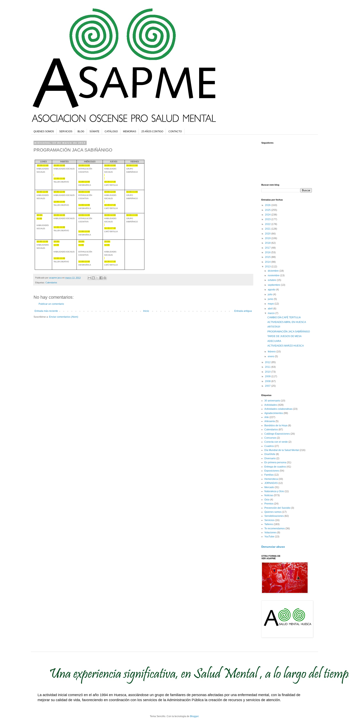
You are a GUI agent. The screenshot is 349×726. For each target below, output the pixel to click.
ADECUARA (274, 341)
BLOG (81, 131)
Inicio (146, 311)
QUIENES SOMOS (44, 131)
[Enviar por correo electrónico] (89, 278)
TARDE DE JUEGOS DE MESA (284, 336)
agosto (272, 289)
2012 (268, 362)
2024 (268, 214)
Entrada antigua (243, 311)
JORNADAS (271, 483)
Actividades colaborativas (278, 409)
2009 (268, 376)
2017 (268, 247)
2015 (268, 257)
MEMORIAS (129, 131)
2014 (268, 262)
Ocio (266, 499)
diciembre (273, 270)
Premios (268, 503)
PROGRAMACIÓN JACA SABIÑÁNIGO (288, 331)
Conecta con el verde (276, 441)
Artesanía (269, 421)
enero (271, 356)
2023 (268, 219)
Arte (266, 417)
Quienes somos (273, 512)
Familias (269, 474)
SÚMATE (94, 131)
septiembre (274, 285)
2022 (268, 224)
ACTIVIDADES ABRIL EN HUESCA (286, 322)
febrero (272, 351)
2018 (268, 243)
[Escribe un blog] (93, 278)
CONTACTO (175, 131)
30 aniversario (272, 400)
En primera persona (275, 462)
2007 (268, 386)
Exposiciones (271, 470)
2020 (268, 233)
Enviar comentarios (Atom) (63, 316)
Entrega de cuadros (275, 466)
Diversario (270, 458)
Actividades (270, 404)
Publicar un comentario (51, 304)
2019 (268, 238)
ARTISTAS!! (273, 326)
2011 (268, 367)
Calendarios (51, 282)
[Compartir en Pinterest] (105, 278)
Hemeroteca (271, 479)
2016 (268, 252)
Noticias (268, 495)
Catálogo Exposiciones (277, 433)
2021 (268, 228)
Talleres (268, 524)
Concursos (270, 437)
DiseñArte (269, 454)
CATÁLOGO (111, 131)
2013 (268, 266)
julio (270, 294)
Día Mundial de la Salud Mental (281, 450)
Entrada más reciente (46, 311)
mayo (271, 303)
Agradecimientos (273, 413)
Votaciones (270, 532)
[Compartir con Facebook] (101, 278)
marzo (271, 313)
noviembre (274, 275)
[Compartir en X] (97, 278)
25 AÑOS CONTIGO (152, 131)
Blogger (194, 716)
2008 (268, 381)
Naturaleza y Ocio (274, 491)
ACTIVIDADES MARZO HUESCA (285, 345)
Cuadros (269, 446)
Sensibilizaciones (274, 516)
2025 (268, 210)
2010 (268, 371)
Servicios (269, 520)
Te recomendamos (274, 528)
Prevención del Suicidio (277, 507)
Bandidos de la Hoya (275, 425)
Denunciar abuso (273, 546)
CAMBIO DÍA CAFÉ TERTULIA (284, 317)
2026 (268, 205)
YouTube (269, 536)
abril (270, 308)
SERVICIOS (65, 131)
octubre (272, 280)
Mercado (269, 487)
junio (271, 299)
